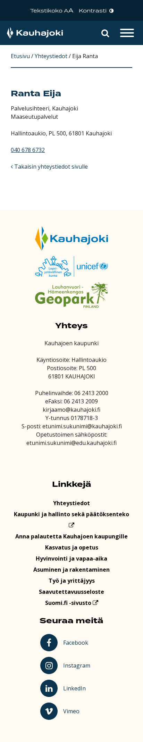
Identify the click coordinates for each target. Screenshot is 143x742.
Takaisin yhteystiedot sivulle (50, 166)
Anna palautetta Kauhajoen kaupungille (71, 536)
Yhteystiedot (71, 503)
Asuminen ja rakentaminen (71, 569)
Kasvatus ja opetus (71, 547)
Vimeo (78, 711)
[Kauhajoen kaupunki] (35, 33)
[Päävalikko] (127, 33)
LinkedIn (77, 688)
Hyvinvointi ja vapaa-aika (71, 558)
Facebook (77, 642)
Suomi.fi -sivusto (69, 603)
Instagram (77, 665)
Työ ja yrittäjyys (72, 580)
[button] (105, 32)
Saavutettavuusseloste (71, 592)
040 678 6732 (28, 150)
